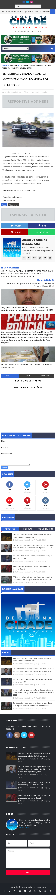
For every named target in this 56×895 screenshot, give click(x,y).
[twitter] (27, 2)
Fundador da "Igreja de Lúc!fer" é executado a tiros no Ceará (34, 796)
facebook (45, 376)
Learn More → (25, 827)
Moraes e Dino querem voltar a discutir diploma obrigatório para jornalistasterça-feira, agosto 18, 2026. (34, 692)
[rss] (35, 891)
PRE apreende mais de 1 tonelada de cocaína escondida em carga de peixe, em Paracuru (32, 578)
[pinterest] (20, 891)
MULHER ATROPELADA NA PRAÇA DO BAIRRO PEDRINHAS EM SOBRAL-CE (26, 366)
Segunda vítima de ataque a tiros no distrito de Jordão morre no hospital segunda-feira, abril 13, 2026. (27, 308)
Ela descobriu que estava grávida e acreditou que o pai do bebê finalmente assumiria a (32, 704)
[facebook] (24, 2)
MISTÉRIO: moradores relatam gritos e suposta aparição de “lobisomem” (32, 535)
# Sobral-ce (13, 205)
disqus (27, 376)
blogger (10, 376)
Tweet (18, 226)
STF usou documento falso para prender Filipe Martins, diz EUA (34, 783)
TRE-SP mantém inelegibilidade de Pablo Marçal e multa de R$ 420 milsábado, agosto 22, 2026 (33, 546)
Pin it (18, 232)
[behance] (40, 891)
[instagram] (31, 2)
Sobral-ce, (44, 92)
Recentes (10, 529)
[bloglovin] (25, 891)
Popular (28, 529)
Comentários (46, 529)
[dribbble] (30, 891)
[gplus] (15, 891)
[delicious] (50, 891)
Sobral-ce (13, 65)
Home (4, 65)
